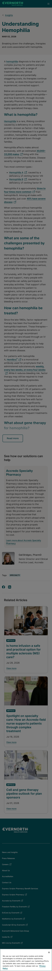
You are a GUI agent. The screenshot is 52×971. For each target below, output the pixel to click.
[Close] (49, 952)
